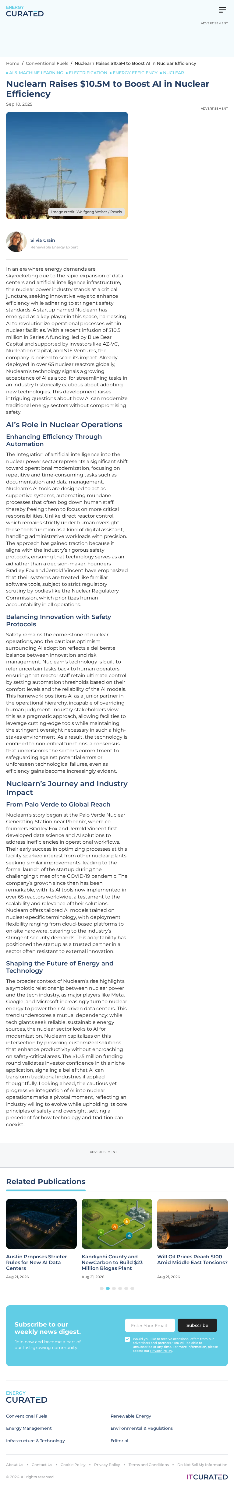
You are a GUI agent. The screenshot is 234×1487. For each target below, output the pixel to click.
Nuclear (173, 73)
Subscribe (197, 1325)
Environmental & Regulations (142, 1428)
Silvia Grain (42, 240)
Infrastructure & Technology (35, 1440)
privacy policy (161, 1351)
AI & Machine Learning (36, 73)
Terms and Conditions (149, 1464)
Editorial (119, 1440)
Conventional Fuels (47, 63)
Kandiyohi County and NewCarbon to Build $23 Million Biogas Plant (112, 1262)
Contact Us (42, 1464)
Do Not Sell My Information (202, 1464)
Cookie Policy (73, 1464)
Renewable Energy (131, 1416)
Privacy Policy (107, 1464)
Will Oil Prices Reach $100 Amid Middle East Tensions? (192, 1259)
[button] (102, 1288)
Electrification (88, 73)
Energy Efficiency (135, 73)
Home (13, 63)
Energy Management (28, 1428)
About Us (14, 1464)
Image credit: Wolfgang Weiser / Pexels (86, 211)
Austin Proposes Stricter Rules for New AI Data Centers (36, 1262)
